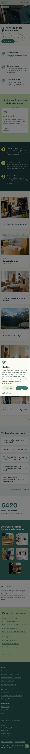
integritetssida (6, 383)
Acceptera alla (21, 388)
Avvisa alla (8, 388)
